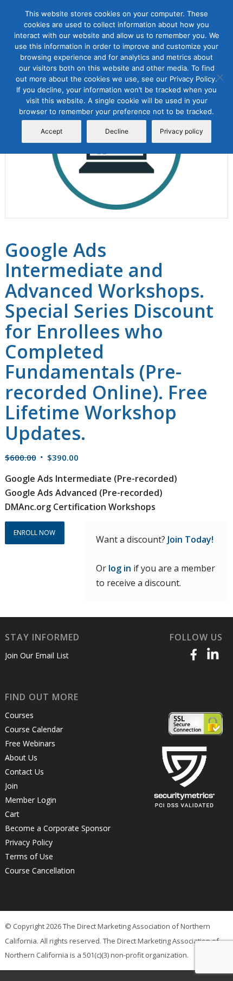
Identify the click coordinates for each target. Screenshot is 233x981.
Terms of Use (29, 856)
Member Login (30, 800)
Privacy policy (181, 131)
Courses (19, 715)
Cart (12, 814)
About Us (21, 757)
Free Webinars (30, 743)
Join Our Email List (37, 655)
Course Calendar (34, 729)
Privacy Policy (29, 842)
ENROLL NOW (34, 532)
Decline (116, 131)
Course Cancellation (40, 870)
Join (11, 786)
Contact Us (24, 771)
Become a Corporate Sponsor (58, 828)
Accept (51, 131)
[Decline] (219, 77)
